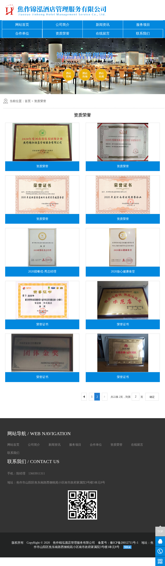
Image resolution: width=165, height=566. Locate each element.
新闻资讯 (103, 24)
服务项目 (143, 24)
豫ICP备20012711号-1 (124, 542)
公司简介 (62, 24)
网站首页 (22, 24)
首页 (28, 101)
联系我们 (143, 33)
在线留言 (103, 33)
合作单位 (22, 33)
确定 (152, 396)
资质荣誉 (62, 33)
